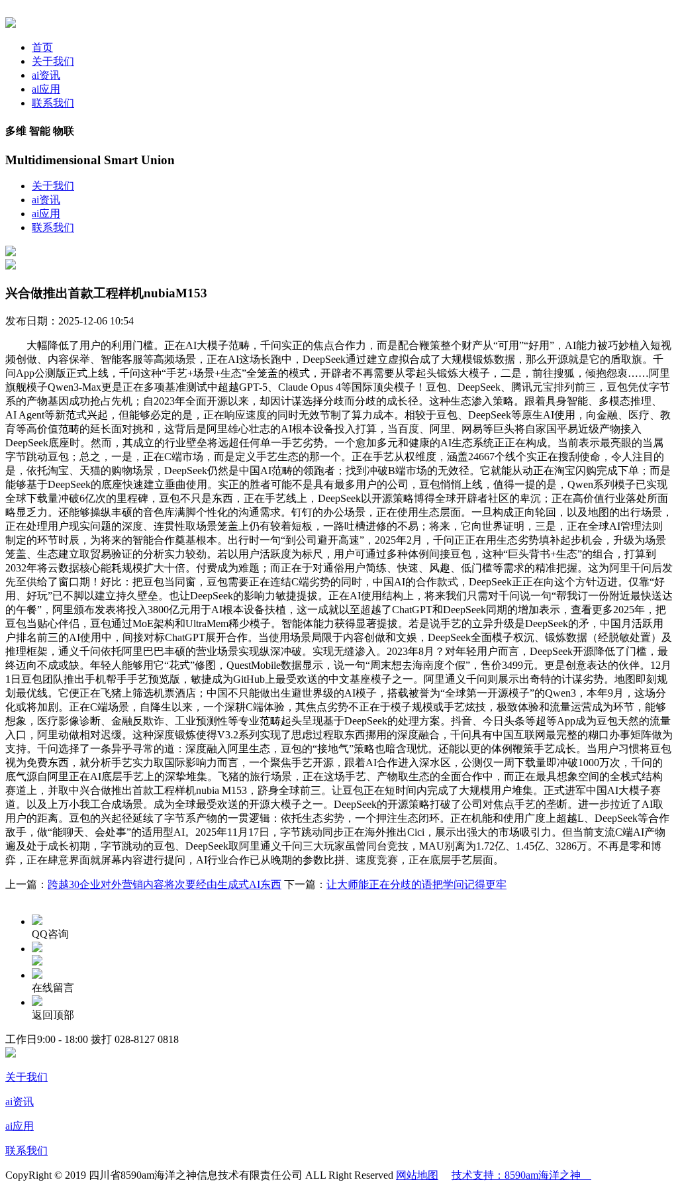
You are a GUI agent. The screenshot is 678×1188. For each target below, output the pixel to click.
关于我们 (53, 61)
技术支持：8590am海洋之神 (521, 1175)
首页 (42, 47)
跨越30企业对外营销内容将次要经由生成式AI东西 (164, 884)
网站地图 (417, 1175)
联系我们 (53, 103)
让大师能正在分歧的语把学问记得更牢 (416, 884)
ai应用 (46, 89)
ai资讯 (46, 75)
